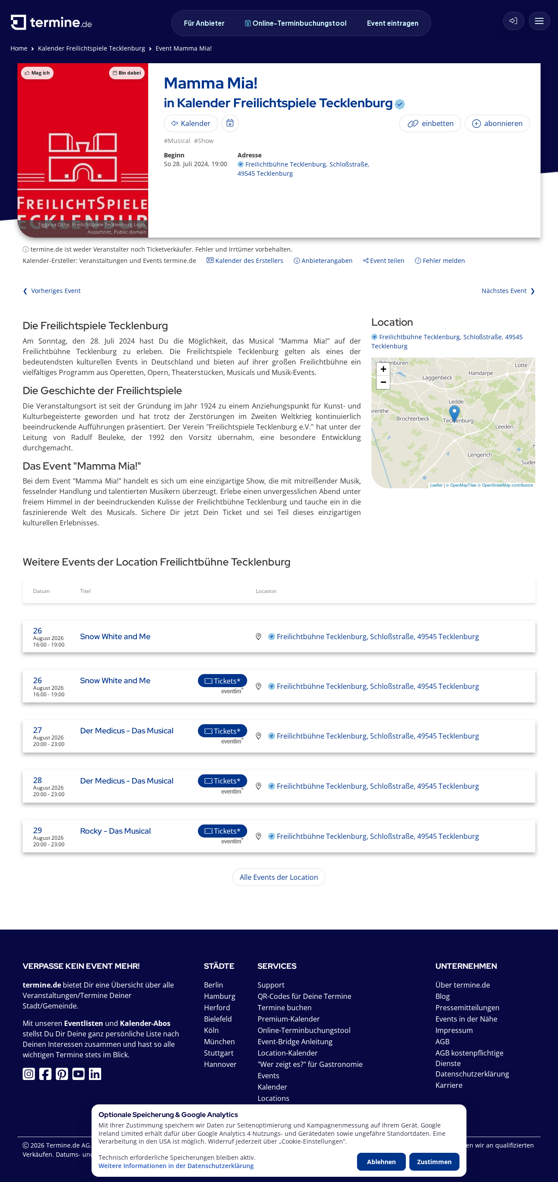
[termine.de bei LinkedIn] (97, 1076)
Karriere (449, 1085)
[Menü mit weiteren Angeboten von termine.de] (539, 21)
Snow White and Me (115, 636)
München (219, 1041)
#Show (204, 140)
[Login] (513, 21)
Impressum (454, 1030)
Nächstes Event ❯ (508, 290)
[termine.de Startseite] (53, 25)
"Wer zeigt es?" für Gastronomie (310, 1064)
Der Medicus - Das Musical (127, 731)
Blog (443, 996)
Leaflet (436, 485)
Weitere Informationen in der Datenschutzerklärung (176, 1166)
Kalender (272, 1087)
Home (18, 48)
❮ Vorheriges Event (52, 290)
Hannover (220, 1064)
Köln (211, 1030)
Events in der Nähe (466, 1019)
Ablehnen (381, 1162)
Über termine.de (463, 985)
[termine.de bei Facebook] (47, 1076)
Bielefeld (218, 1019)
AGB (442, 1041)
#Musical (177, 140)
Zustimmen (434, 1162)
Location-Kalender (288, 1053)
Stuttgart (219, 1053)
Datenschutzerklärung (472, 1074)
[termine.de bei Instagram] (31, 1076)
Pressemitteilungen (468, 1007)
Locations (273, 1098)
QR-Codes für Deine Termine (304, 996)
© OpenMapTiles (461, 485)
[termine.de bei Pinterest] (64, 1076)
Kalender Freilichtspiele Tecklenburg (91, 48)
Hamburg (219, 996)
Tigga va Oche (53, 224)
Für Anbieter (204, 23)
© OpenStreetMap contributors (505, 485)
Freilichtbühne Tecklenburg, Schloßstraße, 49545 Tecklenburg (378, 636)
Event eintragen (392, 23)
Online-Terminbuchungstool (299, 23)
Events (268, 1075)
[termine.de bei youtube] (80, 1076)
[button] (454, 414)
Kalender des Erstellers (248, 260)
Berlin (213, 985)
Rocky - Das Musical (115, 831)
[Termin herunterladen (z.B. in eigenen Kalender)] (230, 123)
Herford (217, 1007)
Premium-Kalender (289, 1019)
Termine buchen (285, 1007)
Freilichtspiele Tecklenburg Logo (108, 224)
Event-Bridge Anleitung (295, 1041)
